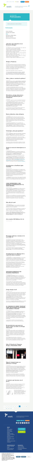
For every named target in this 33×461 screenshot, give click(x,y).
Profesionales (15, 17)
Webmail (23, 1)
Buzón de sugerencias (10, 448)
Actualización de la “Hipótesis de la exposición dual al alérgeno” (15, 254)
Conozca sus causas (21, 447)
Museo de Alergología (10, 436)
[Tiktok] (27, 423)
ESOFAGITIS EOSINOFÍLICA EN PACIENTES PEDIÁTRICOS (13, 272)
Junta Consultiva (9, 431)
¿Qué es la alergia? (21, 446)
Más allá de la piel (11, 202)
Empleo (8, 447)
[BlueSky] (29, 423)
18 (6, 408)
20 (10, 408)
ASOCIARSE (21, 431)
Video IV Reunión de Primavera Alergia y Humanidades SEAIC (14, 345)
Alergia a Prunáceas (11, 61)
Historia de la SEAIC (10, 433)
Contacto (17, 1)
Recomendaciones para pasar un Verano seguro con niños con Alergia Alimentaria (15, 326)
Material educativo (9, 36)
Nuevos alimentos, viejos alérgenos (15, 114)
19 (8, 408)
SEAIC (8, 428)
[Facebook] (8, 1)
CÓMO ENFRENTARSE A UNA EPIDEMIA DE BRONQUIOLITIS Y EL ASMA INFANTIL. (15, 185)
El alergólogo (20, 449)
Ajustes (29, 456)
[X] (23, 423)
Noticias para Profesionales (11, 38)
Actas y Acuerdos (9, 31)
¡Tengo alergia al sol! (11, 289)
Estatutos (8, 432)
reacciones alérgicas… (22, 161)
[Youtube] (9, 1)
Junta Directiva (9, 430)
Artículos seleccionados (10, 32)
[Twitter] (6, 1)
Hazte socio (9, 437)
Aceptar (18, 456)
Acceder (27, 1)
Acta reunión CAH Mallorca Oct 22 (15, 219)
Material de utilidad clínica (11, 35)
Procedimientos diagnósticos (22, 448)
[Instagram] (7, 1)
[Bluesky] (13, 1)
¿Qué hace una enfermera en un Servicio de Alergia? (14, 44)
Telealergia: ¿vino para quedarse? (14, 131)
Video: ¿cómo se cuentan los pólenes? (15, 78)
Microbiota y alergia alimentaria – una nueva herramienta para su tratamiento (15, 96)
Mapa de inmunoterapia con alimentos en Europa (13, 363)
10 (26, 406)
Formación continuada (10, 446)
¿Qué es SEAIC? (9, 429)
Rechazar (23, 456)
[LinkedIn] (10, 1)
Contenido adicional (10, 449)
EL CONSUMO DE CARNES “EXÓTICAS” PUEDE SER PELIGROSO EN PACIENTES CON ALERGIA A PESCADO (16, 307)
